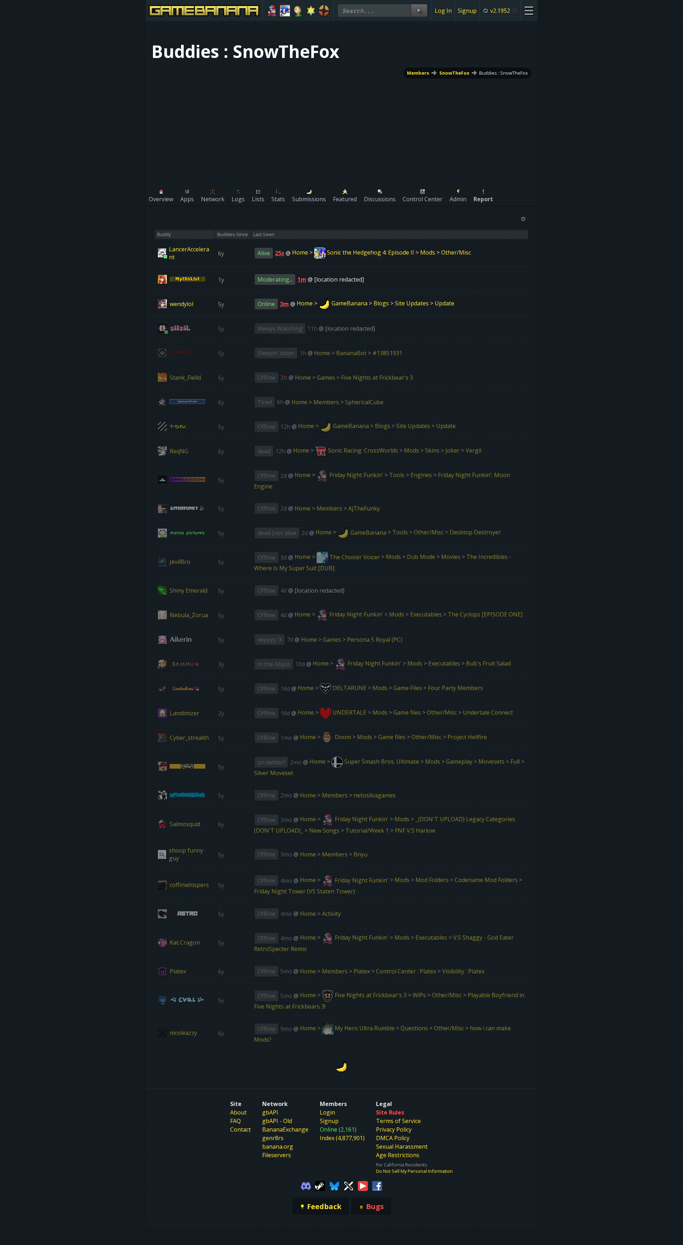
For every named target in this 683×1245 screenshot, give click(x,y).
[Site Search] (419, 10)
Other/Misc (456, 252)
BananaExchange (285, 1129)
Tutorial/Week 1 (367, 830)
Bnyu (360, 854)
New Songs (324, 830)
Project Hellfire (467, 737)
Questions (414, 1028)
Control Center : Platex (406, 971)
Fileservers (276, 1155)
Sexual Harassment (402, 1146)
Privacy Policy (394, 1129)
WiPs (419, 995)
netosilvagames (375, 795)
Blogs (381, 303)
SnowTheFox (454, 73)
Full (515, 761)
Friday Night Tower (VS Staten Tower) (304, 891)
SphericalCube (364, 402)
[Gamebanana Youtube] (363, 1186)
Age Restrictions (397, 1155)
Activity (331, 914)
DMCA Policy (392, 1138)
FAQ (235, 1121)
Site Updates (412, 303)
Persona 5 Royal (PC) (374, 639)
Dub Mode (421, 557)
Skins (432, 450)
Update (444, 303)
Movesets (491, 761)
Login (327, 1112)
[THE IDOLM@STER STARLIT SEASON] (311, 11)
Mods (427, 252)
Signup (467, 11)
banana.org (277, 1146)
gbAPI (270, 1112)
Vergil (473, 450)
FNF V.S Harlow (415, 830)
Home (300, 252)
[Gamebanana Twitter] (348, 1186)
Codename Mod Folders (486, 880)
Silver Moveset (273, 773)
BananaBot (351, 353)
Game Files (407, 688)
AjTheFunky (364, 508)
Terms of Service (398, 1121)
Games (326, 377)
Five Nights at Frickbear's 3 (377, 377)
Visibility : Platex (463, 971)
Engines (421, 475)
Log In (443, 11)
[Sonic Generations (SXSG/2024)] (285, 11)
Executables (426, 614)
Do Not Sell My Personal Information (414, 1171)
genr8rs (273, 1138)
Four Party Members (455, 688)
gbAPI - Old (277, 1121)
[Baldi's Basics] (298, 11)
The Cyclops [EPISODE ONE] (485, 614)
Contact (240, 1129)
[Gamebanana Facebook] (377, 1186)
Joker (452, 450)
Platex (362, 971)
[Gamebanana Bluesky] (334, 1186)
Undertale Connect (488, 712)
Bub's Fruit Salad (488, 663)
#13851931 (387, 353)
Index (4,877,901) (342, 1138)
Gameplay (459, 761)
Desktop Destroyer (475, 532)
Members (418, 73)
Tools (396, 475)
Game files (407, 712)
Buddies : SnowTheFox (503, 73)
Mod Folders (432, 880)
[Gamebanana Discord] (306, 1186)
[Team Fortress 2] (323, 11)
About (238, 1112)
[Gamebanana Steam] (320, 1186)
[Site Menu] (528, 10)
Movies (450, 557)
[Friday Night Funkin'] (272, 11)
